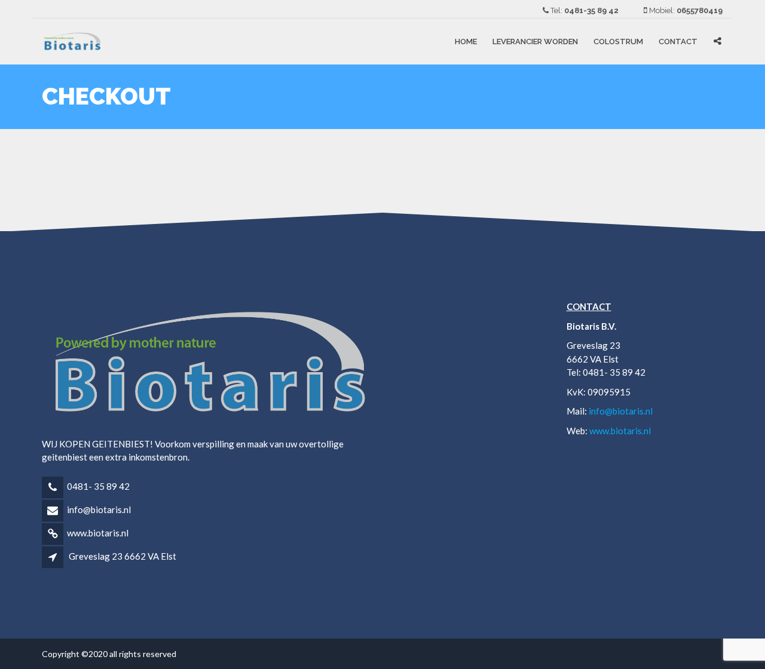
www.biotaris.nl (97, 532)
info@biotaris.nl (99, 509)
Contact (678, 41)
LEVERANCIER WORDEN (535, 41)
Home (466, 41)
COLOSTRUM (618, 41)
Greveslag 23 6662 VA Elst (122, 556)
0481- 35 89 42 (98, 486)
